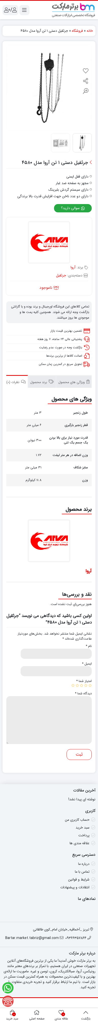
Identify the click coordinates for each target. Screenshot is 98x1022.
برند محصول (39, 382)
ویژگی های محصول (72, 382)
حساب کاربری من (77, 819)
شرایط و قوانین (78, 879)
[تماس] (8, 1001)
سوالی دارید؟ (71, 208)
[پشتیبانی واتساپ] (8, 987)
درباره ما (83, 864)
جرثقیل (61, 275)
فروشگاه (77, 31)
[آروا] (49, 243)
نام (89, 646)
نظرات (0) (13, 382)
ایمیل (87, 663)
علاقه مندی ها (79, 843)
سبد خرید (82, 827)
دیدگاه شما (83, 693)
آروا (73, 267)
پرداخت (83, 835)
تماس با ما (82, 871)
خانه (90, 31)
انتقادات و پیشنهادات (74, 887)
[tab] (74, 381)
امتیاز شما (84, 681)
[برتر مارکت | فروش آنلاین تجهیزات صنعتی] (73, 10)
